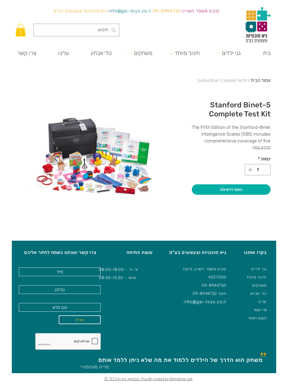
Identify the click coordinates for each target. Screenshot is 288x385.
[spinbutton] (257, 169)
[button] (20, 30)
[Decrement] (266, 169)
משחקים (259, 285)
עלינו (262, 301)
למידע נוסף (262, 147)
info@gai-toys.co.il (129, 11)
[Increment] (249, 169)
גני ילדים (259, 269)
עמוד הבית (261, 80)
